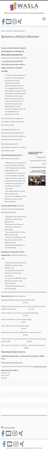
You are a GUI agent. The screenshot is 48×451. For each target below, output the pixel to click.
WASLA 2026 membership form (11, 55)
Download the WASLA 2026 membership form (35, 153)
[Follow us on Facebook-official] (4, 21)
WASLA (11, 448)
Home (3, 31)
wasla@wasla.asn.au (10, 61)
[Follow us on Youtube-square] (9, 21)
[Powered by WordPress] (21, 448)
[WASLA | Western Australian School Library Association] (24, 6)
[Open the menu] (44, 19)
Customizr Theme (37, 448)
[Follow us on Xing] (20, 21)
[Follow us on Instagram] (14, 21)
